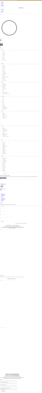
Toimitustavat (2, 193)
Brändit (2, 12)
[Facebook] (2, 186)
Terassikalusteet (2, 3)
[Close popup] (0, 326)
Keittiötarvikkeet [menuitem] (6, 128)
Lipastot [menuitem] (5, 100)
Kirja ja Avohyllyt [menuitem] (5, 60)
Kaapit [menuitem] (5, 99)
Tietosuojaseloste (25, 223)
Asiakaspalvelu (2, 195)
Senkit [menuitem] (5, 90)
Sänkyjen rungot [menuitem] (5, 72)
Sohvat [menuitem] (5, 52)
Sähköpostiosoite (2, 275)
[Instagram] (1, 186)
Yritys (1, 196)
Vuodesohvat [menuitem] (5, 53)
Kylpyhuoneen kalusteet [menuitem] (5, 107)
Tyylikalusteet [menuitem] (3, 109)
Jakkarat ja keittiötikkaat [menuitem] (4, 92)
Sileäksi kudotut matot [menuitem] (4, 146)
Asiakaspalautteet (3, 200)
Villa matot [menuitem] (3, 147)
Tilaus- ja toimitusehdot (3, 194)
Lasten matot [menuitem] (3, 151)
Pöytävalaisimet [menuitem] (5, 165)
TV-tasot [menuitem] (5, 55)
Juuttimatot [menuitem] (3, 149)
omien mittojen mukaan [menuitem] (4, 108)
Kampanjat (2, 4)
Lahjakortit (2, 2)
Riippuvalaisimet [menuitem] (5, 166)
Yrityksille (2, 9)
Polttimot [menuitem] (3, 164)
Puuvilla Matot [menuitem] (3, 145)
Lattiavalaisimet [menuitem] (5, 163)
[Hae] (0, 39)
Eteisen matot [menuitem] (5, 142)
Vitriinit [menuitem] (5, 91)
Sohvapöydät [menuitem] (5, 54)
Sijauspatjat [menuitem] (5, 70)
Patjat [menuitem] (5, 69)
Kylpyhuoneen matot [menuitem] (4, 150)
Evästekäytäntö (21, 223)
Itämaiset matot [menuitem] (3, 148)
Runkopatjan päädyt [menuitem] (5, 73)
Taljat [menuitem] (5, 154)
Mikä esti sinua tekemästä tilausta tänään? (4, 382)
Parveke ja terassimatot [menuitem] (4, 153)
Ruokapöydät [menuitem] (5, 83)
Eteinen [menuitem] (5, 98)
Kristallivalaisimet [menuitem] (5, 161)
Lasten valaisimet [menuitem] (4, 162)
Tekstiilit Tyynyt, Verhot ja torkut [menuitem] (6, 136)
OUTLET (2, 5)
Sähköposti (1, 379)
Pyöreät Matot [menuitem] (3, 144)
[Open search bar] (0, 37)
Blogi (1, 201)
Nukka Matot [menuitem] (5, 143)
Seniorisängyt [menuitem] (5, 71)
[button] (21, 47)
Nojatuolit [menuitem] (5, 51)
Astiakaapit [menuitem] (5, 89)
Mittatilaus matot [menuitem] (4, 152)
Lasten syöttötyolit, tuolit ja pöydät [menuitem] (5, 93)
